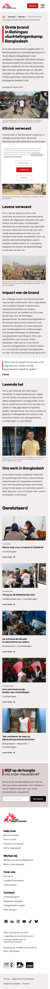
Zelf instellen (23, 163)
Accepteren (24, 170)
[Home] (3, 16)
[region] (24, 163)
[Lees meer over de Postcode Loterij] (20, 965)
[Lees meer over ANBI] (29, 965)
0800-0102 (8, 932)
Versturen (38, 798)
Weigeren (24, 177)
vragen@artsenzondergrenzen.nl (18, 936)
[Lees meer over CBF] (9, 965)
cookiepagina (36, 155)
